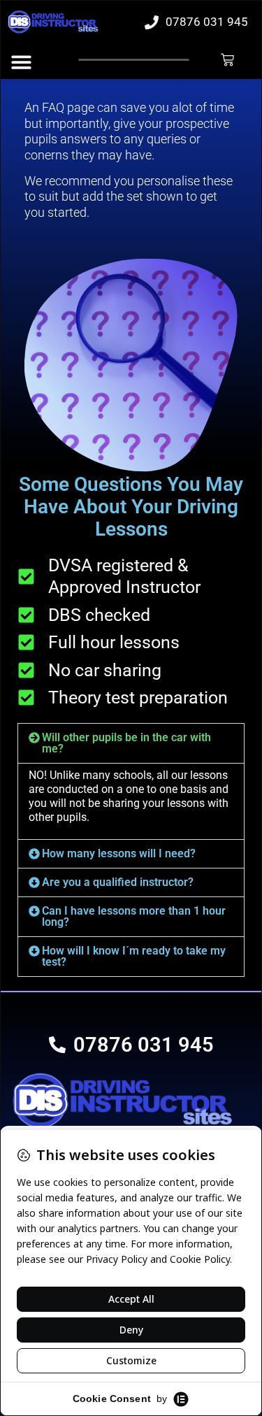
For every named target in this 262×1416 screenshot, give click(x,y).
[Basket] (227, 60)
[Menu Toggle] (21, 62)
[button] (131, 743)
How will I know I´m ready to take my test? (134, 956)
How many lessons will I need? (119, 853)
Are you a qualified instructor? (118, 882)
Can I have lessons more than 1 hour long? (134, 916)
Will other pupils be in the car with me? (126, 743)
